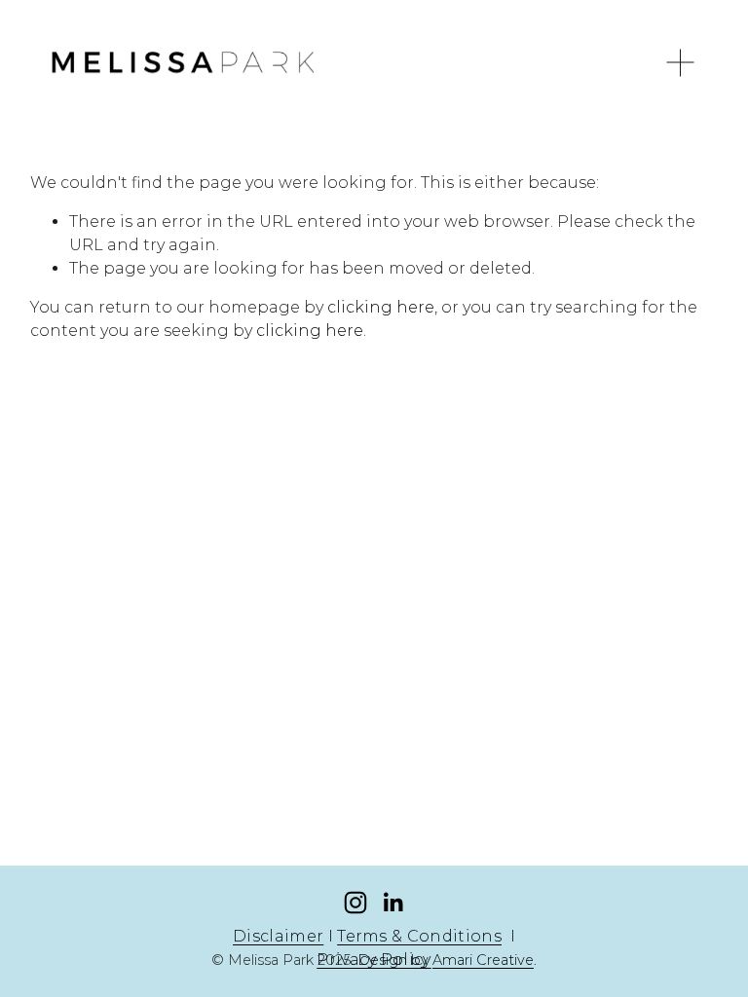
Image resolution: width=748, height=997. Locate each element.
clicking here (380, 307)
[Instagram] (355, 902)
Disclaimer (278, 936)
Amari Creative (483, 960)
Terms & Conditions (419, 936)
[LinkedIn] (392, 902)
